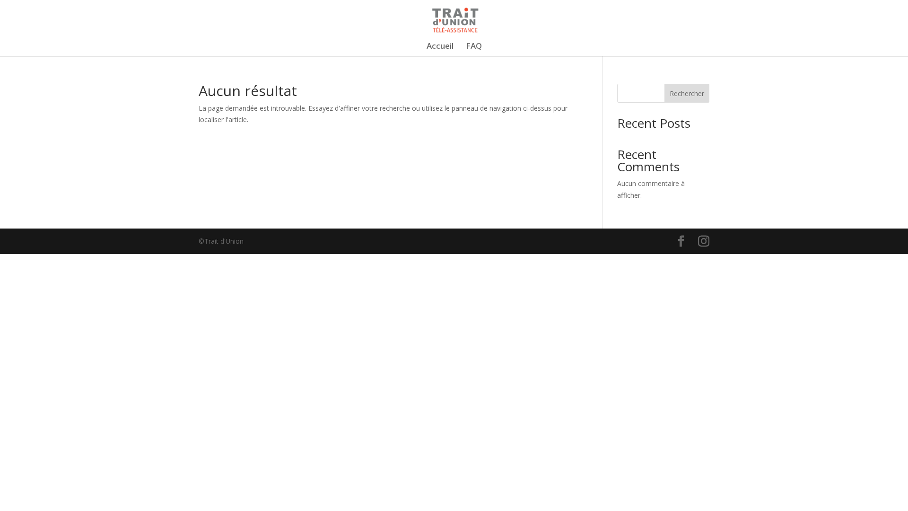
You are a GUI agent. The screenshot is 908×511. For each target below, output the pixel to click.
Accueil (440, 47)
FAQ (474, 47)
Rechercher (687, 93)
